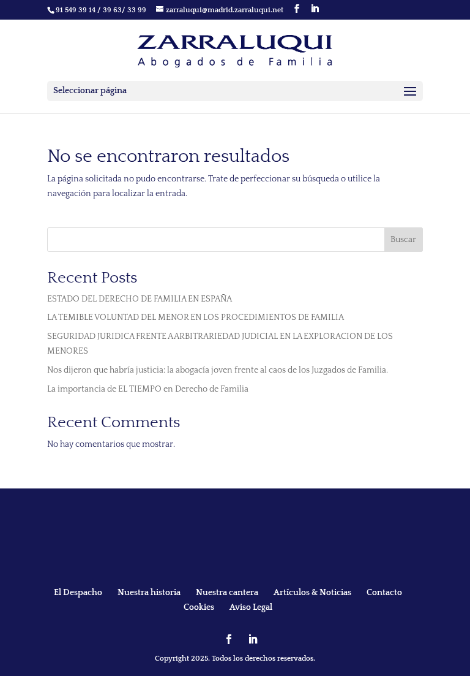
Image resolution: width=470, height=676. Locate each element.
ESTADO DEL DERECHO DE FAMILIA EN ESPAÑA (139, 299)
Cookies (199, 607)
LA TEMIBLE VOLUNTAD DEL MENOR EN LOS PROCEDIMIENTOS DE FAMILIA (195, 317)
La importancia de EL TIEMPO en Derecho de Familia (147, 389)
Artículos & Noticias (312, 593)
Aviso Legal (250, 607)
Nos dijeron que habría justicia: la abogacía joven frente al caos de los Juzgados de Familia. (217, 370)
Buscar (403, 240)
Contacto (384, 593)
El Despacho (78, 593)
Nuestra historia (149, 593)
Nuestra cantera (227, 593)
